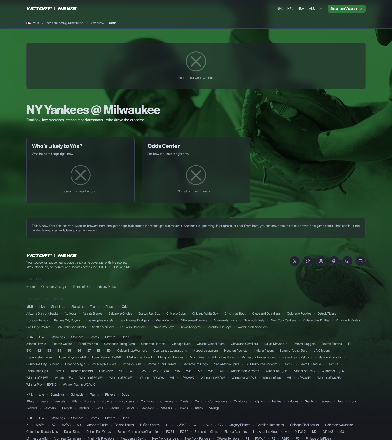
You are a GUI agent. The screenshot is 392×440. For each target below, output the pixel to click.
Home (30, 287)
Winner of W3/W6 (213, 378)
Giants (309, 401)
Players (110, 306)
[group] (104, 22)
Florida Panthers (235, 431)
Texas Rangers (191, 327)
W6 (188, 371)
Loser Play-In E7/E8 (72, 357)
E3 (49, 350)
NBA (29, 337)
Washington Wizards (244, 371)
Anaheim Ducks (97, 425)
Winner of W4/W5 (244, 378)
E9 (109, 350)
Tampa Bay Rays (163, 327)
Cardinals (147, 401)
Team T (59, 371)
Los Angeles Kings (265, 431)
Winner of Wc (271, 378)
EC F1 (170, 431)
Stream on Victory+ (344, 8)
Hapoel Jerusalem (205, 350)
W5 (177, 371)
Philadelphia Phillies (316, 320)
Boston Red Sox (149, 313)
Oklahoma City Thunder (42, 364)
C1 (167, 425)
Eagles (276, 401)
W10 (132, 371)
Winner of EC (64, 378)
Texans (183, 408)
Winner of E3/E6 (333, 371)
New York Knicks (330, 357)
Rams (99, 408)
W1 (121, 371)
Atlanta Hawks (36, 344)
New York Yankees (283, 320)
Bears (44, 401)
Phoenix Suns (132, 364)
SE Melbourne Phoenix (261, 364)
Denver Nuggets (305, 344)
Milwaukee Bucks (223, 357)
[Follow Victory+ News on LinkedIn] (360, 261)
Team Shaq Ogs (37, 371)
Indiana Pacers (264, 350)
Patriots (67, 408)
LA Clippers (322, 350)
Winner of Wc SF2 (329, 378)
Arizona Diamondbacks (42, 313)
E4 (59, 350)
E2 (39, 350)
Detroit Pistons (332, 344)
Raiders (84, 408)
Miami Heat (197, 357)
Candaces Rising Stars (119, 344)
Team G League (310, 364)
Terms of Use (82, 287)
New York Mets (254, 320)
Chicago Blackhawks (304, 425)
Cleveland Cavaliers (244, 344)
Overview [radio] (97, 23)
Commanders (218, 401)
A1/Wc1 (40, 425)
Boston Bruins (124, 425)
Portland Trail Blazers (162, 364)
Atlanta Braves (92, 313)
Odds (125, 306)
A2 (54, 425)
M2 (314, 431)
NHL (29, 418)
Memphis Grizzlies (171, 357)
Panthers (50, 408)
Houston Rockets (235, 350)
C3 (220, 425)
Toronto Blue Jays (219, 327)
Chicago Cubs (176, 313)
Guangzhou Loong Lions (170, 350)
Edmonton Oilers (206, 431)
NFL (29, 394)
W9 (221, 371)
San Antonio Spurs (227, 364)
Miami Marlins (165, 320)
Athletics (70, 313)
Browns (107, 401)
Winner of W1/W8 (152, 378)
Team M (332, 364)
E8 (99, 350)
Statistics (77, 306)
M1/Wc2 (300, 431)
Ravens (115, 408)
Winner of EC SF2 (121, 378)
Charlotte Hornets (153, 344)
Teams (94, 306)
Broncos (89, 401)
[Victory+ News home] (51, 255)
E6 (79, 350)
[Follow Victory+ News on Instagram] (321, 261)
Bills (74, 401)
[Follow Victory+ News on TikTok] (308, 261)
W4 (166, 371)
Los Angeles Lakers (39, 357)
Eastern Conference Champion (138, 431)
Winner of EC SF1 (91, 378)
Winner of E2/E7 (304, 371)
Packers (31, 408)
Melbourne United (139, 357)
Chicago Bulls (181, 344)
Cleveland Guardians (266, 313)
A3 (79, 425)
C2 (195, 425)
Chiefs (184, 401)
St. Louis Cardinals (133, 327)
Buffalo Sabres (150, 425)
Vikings (214, 408)
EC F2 (184, 431)
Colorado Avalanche (339, 425)
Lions (353, 401)
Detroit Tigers (327, 313)
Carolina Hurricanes (270, 425)
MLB (29, 306)
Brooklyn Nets (88, 344)
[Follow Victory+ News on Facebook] (334, 261)
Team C (288, 364)
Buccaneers (127, 401)
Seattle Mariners (103, 327)
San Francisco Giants (71, 327)
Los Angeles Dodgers (134, 320)
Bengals (60, 401)
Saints (130, 408)
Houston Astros (37, 320)
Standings (58, 306)
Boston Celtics (62, 344)
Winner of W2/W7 (182, 378)
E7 (89, 350)
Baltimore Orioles (120, 313)
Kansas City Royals (67, 320)
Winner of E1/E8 (276, 371)
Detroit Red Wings (98, 431)
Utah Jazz (106, 371)
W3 (155, 371)
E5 (69, 350)
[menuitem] (280, 8)
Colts (198, 401)
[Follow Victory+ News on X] (294, 261)
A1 (27, 425)
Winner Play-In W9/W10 (79, 384)
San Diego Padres (38, 327)
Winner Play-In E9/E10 (41, 384)
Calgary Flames (239, 425)
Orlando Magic (75, 364)
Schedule (77, 394)
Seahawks (148, 408)
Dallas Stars (72, 431)
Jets (340, 401)
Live (42, 306)
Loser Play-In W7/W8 (106, 357)
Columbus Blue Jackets (42, 431)
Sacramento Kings (195, 364)
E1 (349, 344)
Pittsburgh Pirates (348, 320)
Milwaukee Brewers (194, 320)
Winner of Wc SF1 (299, 378)
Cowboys (240, 401)
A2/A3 (66, 425)
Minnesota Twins (225, 320)
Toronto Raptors (82, 371)
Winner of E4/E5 (37, 378)
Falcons (293, 401)
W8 (210, 371)
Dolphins (260, 401)
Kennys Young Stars (293, 350)
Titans (198, 408)
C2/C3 (207, 425)
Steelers (166, 408)
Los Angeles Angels (99, 320)
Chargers (166, 401)
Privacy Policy (106, 287)
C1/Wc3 (181, 425)
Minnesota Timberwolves (258, 357)
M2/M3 (328, 431)
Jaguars (325, 401)
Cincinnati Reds (235, 313)
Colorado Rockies (299, 313)
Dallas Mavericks (275, 344)
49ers (30, 401)
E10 (28, 350)
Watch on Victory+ (53, 287)
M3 (341, 431)
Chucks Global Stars (211, 344)
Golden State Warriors (132, 350)
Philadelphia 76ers (104, 364)
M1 (287, 431)
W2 (144, 371)
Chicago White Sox (205, 313)
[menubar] (296, 9)
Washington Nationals (253, 327)
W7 (199, 371)
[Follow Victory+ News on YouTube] (347, 261)
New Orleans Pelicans (297, 357)
